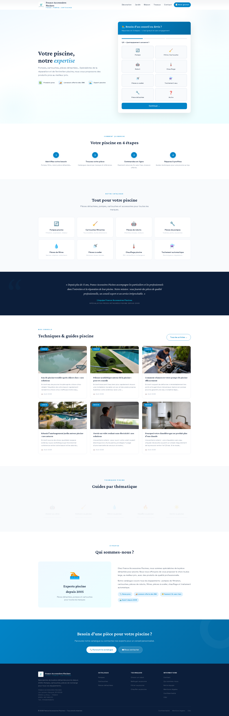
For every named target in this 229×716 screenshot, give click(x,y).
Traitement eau (171, 80)
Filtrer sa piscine (137, 685)
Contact (168, 5)
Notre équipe (169, 685)
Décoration (127, 5)
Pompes (101, 677)
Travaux (157, 5)
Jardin (138, 5)
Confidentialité (170, 693)
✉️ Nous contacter (130, 650)
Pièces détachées (105, 685)
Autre (171, 94)
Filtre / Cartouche (171, 52)
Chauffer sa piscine (139, 689)
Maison (147, 5)
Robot (137, 66)
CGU (165, 697)
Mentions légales (171, 689)
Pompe (137, 52)
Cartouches (103, 681)
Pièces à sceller (138, 80)
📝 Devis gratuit (182, 5)
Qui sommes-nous (171, 681)
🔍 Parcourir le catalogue (101, 650)
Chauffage (171, 66)
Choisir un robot (137, 677)
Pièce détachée (137, 94)
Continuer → (154, 106)
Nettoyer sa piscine (139, 681)
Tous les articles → (178, 337)
